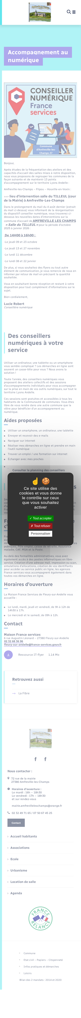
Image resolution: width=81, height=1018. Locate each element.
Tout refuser (41, 526)
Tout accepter (42, 518)
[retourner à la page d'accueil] (39, 12)
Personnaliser (40, 533)
